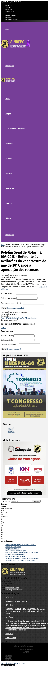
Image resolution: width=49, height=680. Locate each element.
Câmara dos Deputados (13, 547)
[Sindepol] (16, 49)
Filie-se (8, 218)
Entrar (4, 308)
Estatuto (8, 203)
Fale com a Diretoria (11, 19)
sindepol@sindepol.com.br (14, 590)
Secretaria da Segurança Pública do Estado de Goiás (22, 558)
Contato (8, 173)
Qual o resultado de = (12, 303)
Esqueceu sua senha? (15, 308)
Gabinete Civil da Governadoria (15, 555)
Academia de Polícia (17, 129)
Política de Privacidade (26, 649)
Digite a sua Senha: (8, 298)
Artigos (8, 114)
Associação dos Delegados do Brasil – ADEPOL (20, 545)
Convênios (9, 144)
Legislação (9, 188)
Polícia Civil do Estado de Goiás (15, 556)
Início (7, 99)
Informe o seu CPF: (8, 293)
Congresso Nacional (12, 549)
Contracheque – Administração (15, 551)
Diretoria (8, 158)
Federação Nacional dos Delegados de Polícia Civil (21, 553)
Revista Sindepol (10, 15)
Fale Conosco (9, 17)
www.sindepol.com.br (12, 588)
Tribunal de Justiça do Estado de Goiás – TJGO (20, 560)
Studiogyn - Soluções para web (23, 646)
